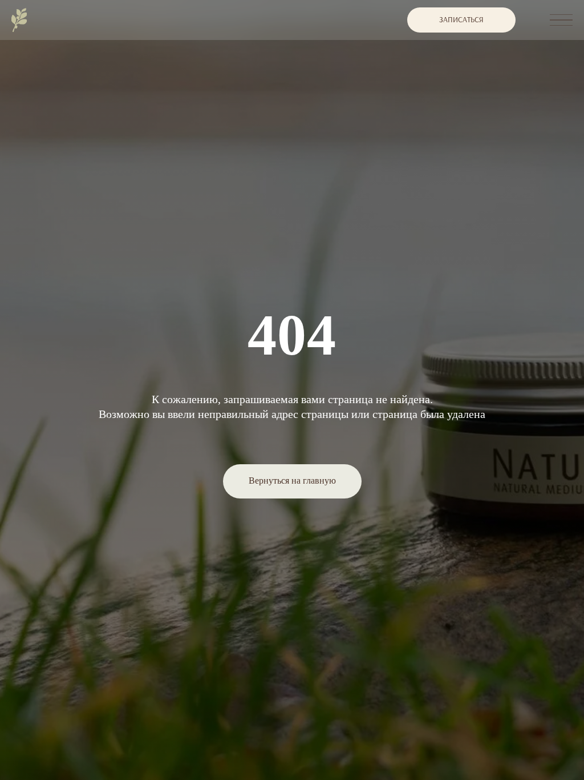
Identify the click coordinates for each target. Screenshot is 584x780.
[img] (19, 20)
